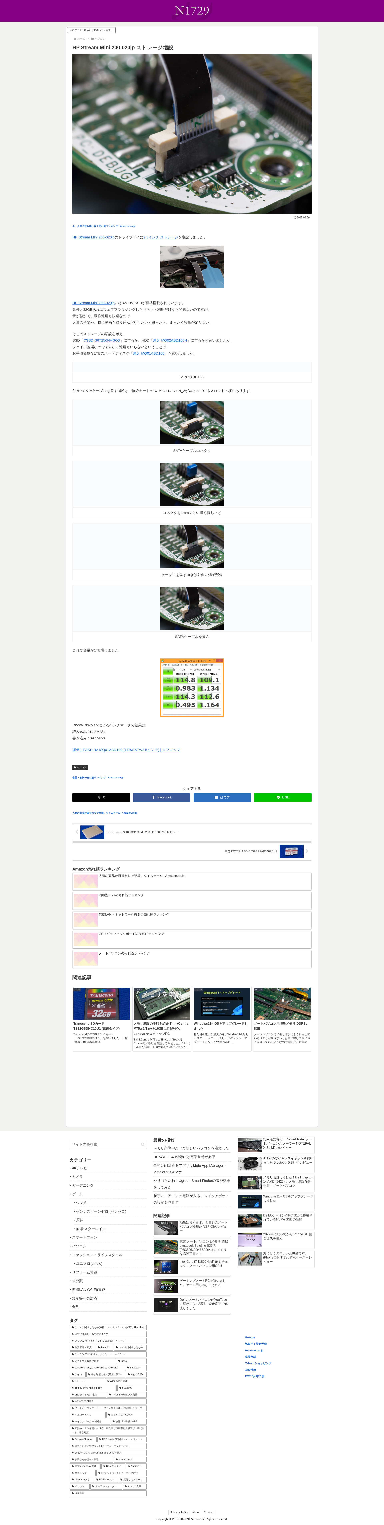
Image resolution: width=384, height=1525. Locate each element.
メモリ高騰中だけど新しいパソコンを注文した (191, 1148)
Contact (209, 1512)
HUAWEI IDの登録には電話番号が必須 (184, 1157)
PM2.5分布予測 (254, 1376)
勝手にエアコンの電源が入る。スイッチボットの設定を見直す (191, 1199)
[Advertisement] (192, 1086)
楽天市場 (250, 1356)
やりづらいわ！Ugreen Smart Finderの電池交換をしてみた (191, 1184)
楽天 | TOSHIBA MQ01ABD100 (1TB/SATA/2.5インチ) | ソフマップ (126, 750)
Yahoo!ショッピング (258, 1363)
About (196, 1512)
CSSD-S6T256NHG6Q (101, 340)
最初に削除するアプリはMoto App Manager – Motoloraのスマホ (189, 1169)
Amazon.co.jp (254, 1350)
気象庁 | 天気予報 (256, 1343)
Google (250, 1337)
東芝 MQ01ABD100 (148, 353)
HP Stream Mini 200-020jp (93, 237)
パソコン (81, 767)
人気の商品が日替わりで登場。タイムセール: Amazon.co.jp (104, 812)
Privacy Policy (179, 1512)
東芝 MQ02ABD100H (170, 340)
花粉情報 (250, 1369)
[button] (142, 1144)
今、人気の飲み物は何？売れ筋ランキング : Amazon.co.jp (103, 226)
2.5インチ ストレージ (160, 237)
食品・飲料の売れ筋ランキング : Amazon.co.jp (97, 777)
